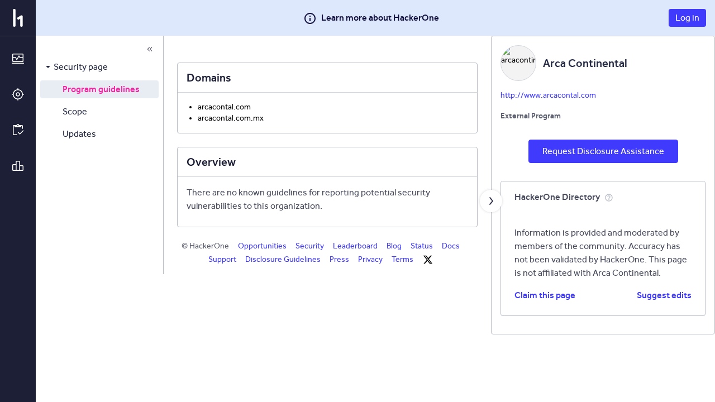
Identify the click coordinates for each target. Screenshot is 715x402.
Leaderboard (355, 246)
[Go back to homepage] (18, 18)
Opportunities (262, 246)
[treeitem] (99, 67)
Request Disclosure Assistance (603, 151)
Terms (402, 259)
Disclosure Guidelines (283, 259)
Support (222, 259)
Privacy (370, 259)
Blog (394, 246)
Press (339, 259)
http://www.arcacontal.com (548, 95)
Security (309, 246)
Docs (451, 246)
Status (422, 246)
